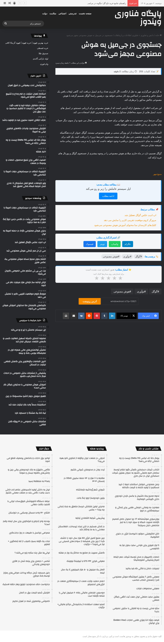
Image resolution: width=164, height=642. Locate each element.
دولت (44, 13)
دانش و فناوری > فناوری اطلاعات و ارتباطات (134, 35)
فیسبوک (89, 244)
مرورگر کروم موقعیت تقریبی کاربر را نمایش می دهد (130, 220)
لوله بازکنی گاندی (40, 58)
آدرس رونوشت (90, 301)
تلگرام (128, 244)
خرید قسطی (42, 48)
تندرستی (73, 13)
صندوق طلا (43, 53)
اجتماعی (62, 13)
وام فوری (44, 64)
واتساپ (114, 244)
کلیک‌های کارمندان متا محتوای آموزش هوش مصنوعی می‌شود (125, 225)
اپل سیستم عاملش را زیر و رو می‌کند (108, 188)
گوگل (154, 291)
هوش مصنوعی (121, 291)
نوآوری (140, 291)
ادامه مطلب (108, 195)
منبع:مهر (157, 174)
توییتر (102, 244)
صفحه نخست (85, 13)
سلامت (52, 13)
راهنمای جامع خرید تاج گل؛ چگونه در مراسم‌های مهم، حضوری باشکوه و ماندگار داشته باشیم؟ (85, 3)
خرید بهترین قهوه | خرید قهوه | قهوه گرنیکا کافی (26, 42)
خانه (157, 35)
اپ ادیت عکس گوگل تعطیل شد (140, 215)
